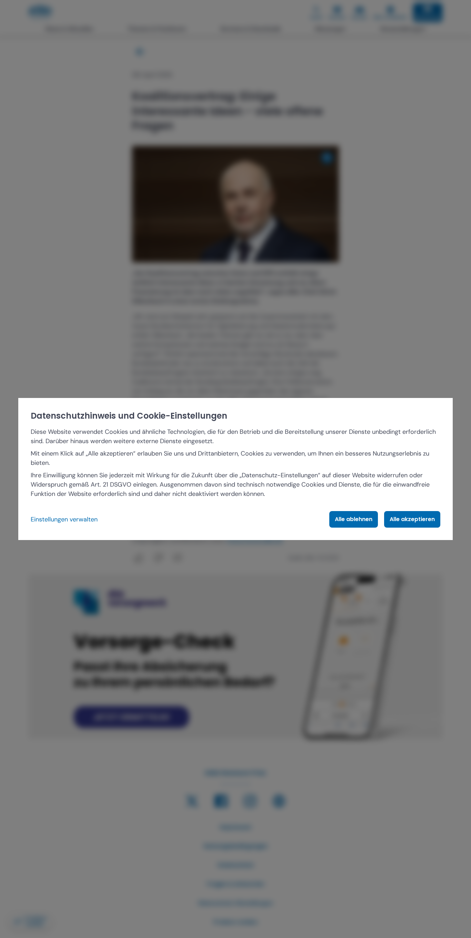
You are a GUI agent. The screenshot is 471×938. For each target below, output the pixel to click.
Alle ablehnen (353, 519)
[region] (235, 469)
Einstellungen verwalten (64, 519)
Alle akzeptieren (412, 519)
